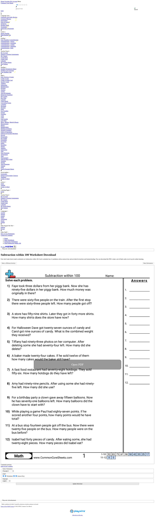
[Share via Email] (12, 247)
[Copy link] (14, 247)
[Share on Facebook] (6, 247)
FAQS (8, 506)
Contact (12, 506)
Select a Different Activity (9, 263)
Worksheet (10, 476)
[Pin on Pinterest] (8, 247)
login (2, 11)
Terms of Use (4, 506)
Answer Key (21, 476)
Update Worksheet (77, 484)
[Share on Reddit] (10, 247)
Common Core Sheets (7, 3)
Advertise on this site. (77, 515)
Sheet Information (148, 263)
